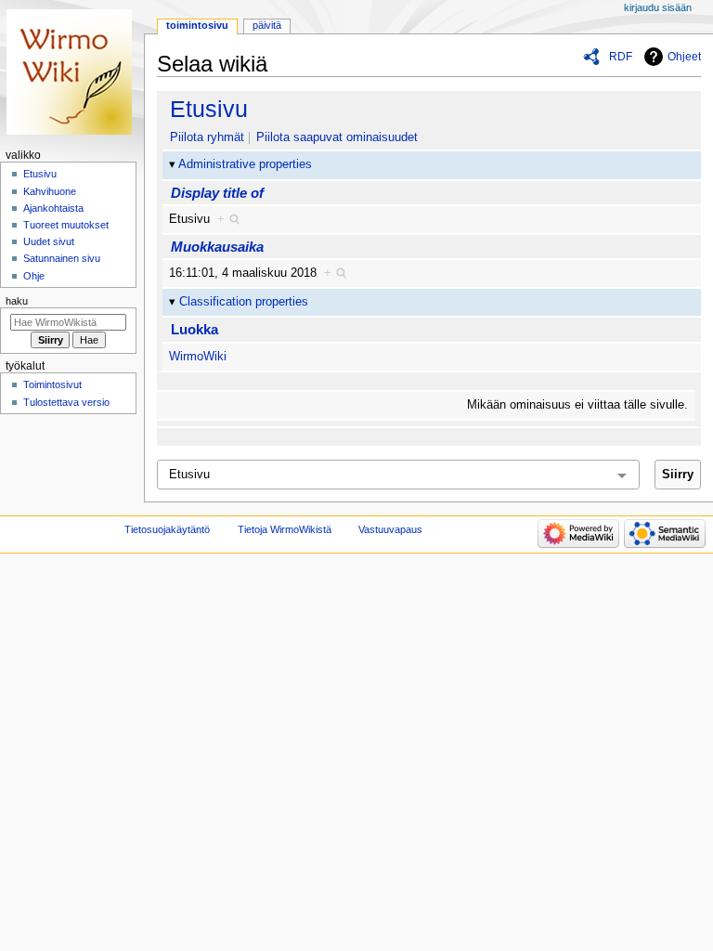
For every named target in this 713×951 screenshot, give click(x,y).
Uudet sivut (48, 241)
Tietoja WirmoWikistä (284, 529)
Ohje (34, 275)
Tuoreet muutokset (66, 224)
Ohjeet (684, 56)
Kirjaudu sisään (658, 7)
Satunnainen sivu (61, 258)
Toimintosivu (197, 25)
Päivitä (267, 25)
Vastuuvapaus (390, 529)
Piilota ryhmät (207, 137)
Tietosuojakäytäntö (167, 529)
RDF (620, 56)
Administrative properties (245, 164)
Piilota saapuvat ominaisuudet (337, 137)
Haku (17, 300)
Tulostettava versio (66, 402)
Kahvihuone (49, 191)
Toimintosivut (52, 384)
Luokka (194, 329)
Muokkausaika (217, 246)
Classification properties (243, 301)
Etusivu (209, 109)
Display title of (217, 193)
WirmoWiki (198, 356)
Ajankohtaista (53, 208)
